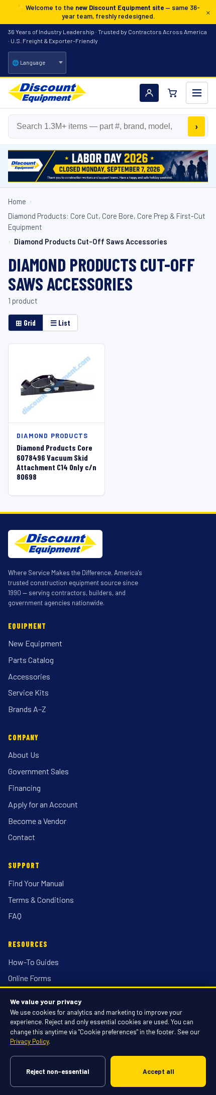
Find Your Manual (36, 883)
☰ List (60, 322)
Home (17, 201)
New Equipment (35, 643)
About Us (23, 754)
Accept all (158, 1071)
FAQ (15, 915)
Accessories (29, 676)
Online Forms (29, 978)
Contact (21, 837)
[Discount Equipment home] (47, 92)
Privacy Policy (29, 1041)
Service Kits (28, 692)
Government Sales (38, 771)
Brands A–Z (27, 709)
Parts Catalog (31, 659)
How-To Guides (33, 962)
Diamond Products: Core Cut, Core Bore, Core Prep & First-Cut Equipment (106, 221)
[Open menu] (197, 93)
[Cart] (172, 93)
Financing (24, 787)
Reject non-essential (57, 1071)
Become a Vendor (37, 821)
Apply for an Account (43, 804)
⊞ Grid (26, 322)
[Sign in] (149, 93)
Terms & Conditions (41, 899)
